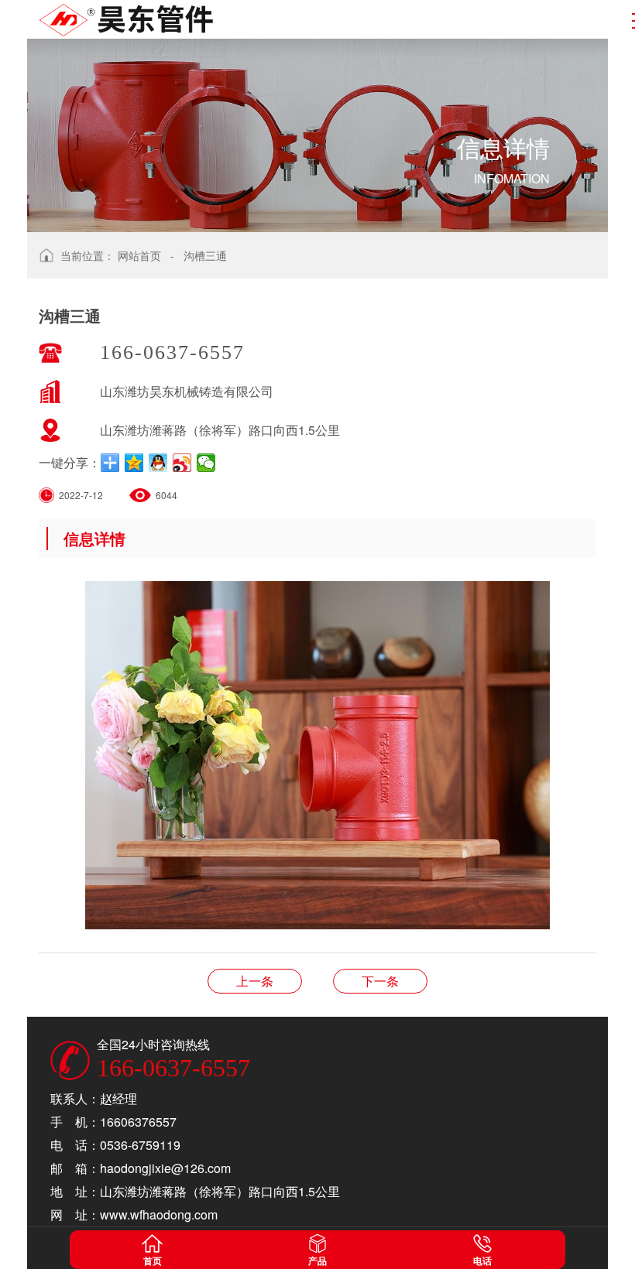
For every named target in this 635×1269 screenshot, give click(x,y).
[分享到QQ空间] (134, 462)
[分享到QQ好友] (158, 462)
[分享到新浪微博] (182, 462)
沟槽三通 (205, 255)
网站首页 (139, 255)
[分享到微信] (206, 462)
